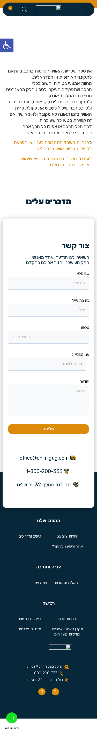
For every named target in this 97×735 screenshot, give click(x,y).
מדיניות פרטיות (30, 629)
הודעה (84, 381)
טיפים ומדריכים (30, 536)
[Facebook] (55, 691)
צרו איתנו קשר (12, 728)
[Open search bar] (24, 9)
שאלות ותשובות (66, 582)
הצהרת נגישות (30, 618)
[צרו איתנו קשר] (11, 717)
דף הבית (67, 37)
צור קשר (40, 582)
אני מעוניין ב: (80, 354)
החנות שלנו (67, 618)
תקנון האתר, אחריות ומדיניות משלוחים (67, 632)
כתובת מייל (80, 300)
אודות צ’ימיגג (67, 536)
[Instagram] (42, 691)
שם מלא (83, 273)
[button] (88, 9)
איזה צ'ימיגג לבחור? (67, 546)
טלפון (85, 327)
